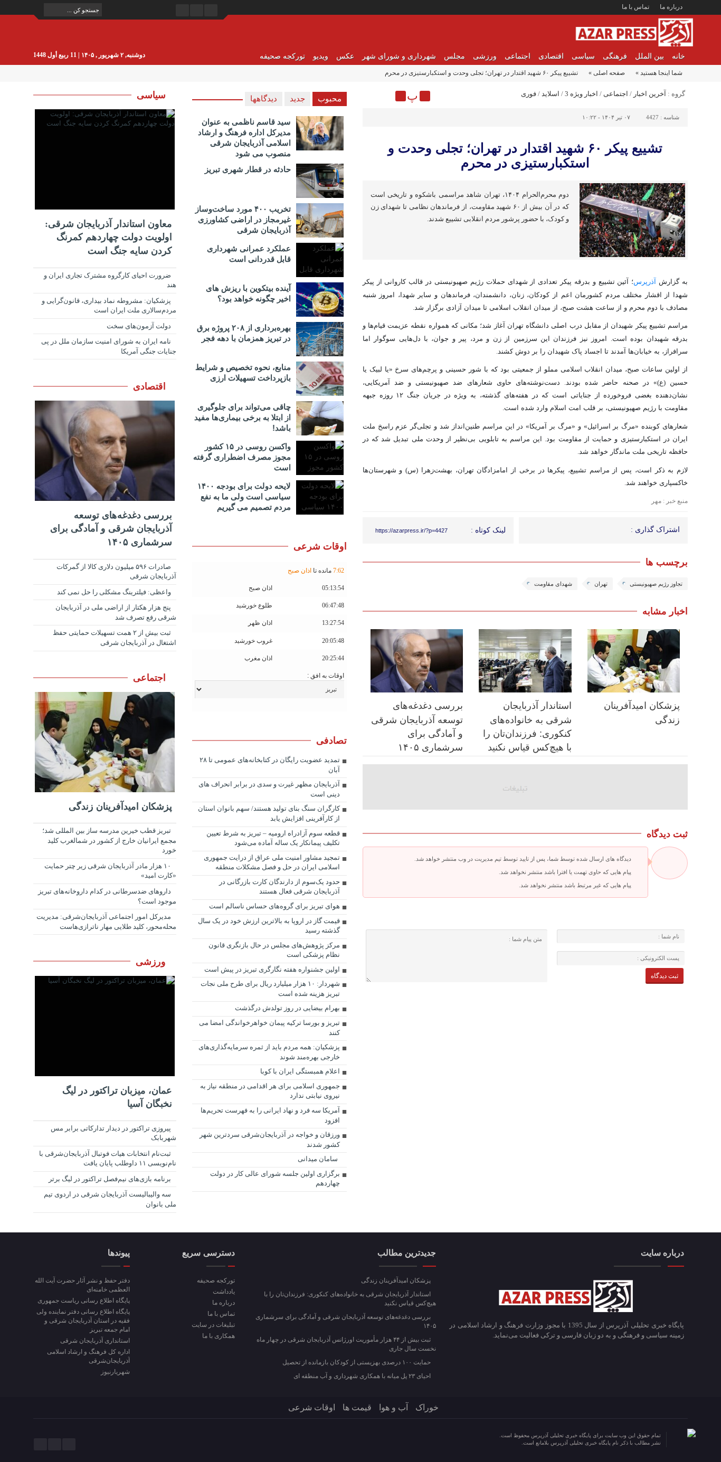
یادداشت (223, 1291)
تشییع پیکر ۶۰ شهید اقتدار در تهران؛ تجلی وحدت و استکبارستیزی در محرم (525, 155)
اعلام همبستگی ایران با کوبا (300, 1071)
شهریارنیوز (115, 1371)
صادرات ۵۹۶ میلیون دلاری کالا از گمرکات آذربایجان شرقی (116, 572)
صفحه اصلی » (607, 73)
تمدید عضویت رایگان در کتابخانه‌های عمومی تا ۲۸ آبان (270, 765)
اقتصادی (551, 56)
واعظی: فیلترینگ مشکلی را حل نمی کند (115, 592)
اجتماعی (517, 56)
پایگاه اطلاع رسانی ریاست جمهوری (83, 1300)
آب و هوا (393, 1407)
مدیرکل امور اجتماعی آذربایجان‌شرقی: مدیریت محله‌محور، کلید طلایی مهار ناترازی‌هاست (106, 922)
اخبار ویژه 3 (581, 94)
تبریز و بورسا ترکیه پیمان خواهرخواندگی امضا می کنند (269, 1028)
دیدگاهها (263, 98)
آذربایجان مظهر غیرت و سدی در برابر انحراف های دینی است (269, 789)
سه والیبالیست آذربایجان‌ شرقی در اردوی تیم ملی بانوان (110, 1199)
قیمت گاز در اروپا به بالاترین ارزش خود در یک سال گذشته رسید (269, 926)
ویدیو (320, 56)
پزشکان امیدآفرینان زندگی (120, 806)
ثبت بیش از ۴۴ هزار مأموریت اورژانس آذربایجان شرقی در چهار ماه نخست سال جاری (346, 1344)
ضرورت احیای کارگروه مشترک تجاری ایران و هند (110, 280)
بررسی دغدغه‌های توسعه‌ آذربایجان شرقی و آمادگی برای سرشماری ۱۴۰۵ (111, 528)
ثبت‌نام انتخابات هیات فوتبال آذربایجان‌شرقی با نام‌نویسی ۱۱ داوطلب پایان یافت (107, 1158)
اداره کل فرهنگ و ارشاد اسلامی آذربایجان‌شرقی (88, 1356)
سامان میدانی (318, 1159)
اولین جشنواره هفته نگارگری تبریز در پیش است (272, 969)
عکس (345, 56)
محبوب (329, 98)
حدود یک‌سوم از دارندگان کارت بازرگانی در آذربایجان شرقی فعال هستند (279, 887)
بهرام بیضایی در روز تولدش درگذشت (287, 1008)
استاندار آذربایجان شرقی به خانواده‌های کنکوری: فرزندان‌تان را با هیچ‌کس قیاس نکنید (350, 1298)
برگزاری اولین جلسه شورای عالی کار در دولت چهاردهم (275, 1179)
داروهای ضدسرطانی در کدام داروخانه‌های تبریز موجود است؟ (107, 896)
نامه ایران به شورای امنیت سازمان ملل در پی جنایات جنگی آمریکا (108, 346)
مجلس (454, 56)
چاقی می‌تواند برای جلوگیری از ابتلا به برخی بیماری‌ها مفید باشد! (242, 417)
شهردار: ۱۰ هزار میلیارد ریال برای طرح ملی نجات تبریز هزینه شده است (270, 989)
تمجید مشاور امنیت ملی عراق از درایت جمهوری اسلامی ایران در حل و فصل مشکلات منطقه (272, 862)
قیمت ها (357, 1407)
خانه (678, 56)
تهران (601, 584)
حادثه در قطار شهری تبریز (248, 169)
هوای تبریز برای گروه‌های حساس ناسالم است (274, 906)
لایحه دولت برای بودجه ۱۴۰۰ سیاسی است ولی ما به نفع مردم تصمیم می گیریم (244, 496)
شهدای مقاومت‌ (553, 584)
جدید (297, 98)
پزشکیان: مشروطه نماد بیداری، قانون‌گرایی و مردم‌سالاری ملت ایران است (109, 306)
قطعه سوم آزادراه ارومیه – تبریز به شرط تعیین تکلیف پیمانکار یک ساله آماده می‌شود (273, 838)
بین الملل (649, 56)
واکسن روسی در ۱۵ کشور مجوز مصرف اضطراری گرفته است (242, 457)
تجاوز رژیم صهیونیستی (656, 584)
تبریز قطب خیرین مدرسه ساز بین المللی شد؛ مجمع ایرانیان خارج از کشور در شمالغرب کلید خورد (109, 840)
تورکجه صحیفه (282, 56)
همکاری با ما (218, 1336)
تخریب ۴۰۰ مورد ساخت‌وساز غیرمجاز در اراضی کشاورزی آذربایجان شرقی (243, 219)
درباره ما (671, 7)
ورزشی (485, 56)
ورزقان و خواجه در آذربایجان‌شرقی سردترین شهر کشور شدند (270, 1139)
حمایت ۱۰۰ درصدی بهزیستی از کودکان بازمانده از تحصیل (357, 1362)
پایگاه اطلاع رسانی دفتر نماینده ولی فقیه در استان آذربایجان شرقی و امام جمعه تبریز (83, 1320)
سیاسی (583, 56)
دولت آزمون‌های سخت (140, 326)
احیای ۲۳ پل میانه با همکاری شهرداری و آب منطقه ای (362, 1376)
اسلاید (550, 94)
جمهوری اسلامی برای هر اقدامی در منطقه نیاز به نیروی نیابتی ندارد (270, 1091)
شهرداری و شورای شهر (399, 56)
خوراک (427, 1407)
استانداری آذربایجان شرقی (95, 1340)
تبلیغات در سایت (213, 1324)
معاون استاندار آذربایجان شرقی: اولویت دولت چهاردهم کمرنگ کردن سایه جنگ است (108, 237)
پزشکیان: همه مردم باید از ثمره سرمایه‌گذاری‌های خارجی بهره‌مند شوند (269, 1052)
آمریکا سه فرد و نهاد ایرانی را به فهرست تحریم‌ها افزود (270, 1115)
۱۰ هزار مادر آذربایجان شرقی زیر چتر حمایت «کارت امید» (110, 871)
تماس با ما (635, 7)
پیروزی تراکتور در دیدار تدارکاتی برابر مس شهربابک (113, 1133)
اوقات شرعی (311, 1407)
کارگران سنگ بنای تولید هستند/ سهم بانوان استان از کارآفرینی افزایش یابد (269, 813)
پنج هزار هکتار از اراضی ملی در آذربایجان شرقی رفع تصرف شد (115, 612)
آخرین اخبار (649, 94)
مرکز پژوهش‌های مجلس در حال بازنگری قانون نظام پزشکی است (274, 950)
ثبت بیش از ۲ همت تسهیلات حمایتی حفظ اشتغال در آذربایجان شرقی (114, 638)
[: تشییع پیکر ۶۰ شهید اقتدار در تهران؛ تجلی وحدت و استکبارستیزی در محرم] (372, 96)
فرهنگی (615, 56)
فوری (528, 94)
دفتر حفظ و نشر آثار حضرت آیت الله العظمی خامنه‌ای (82, 1285)
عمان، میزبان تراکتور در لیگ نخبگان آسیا (117, 1097)
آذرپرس (644, 282)
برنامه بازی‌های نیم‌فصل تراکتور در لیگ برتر (111, 1179)
